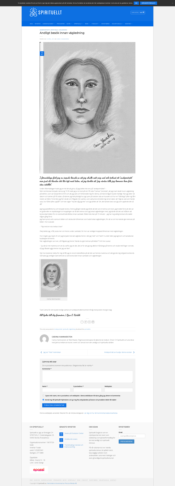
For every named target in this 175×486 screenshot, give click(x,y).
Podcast (95, 24)
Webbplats (108, 386)
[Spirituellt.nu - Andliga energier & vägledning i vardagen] (46, 12)
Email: (121, 432)
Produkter (61, 24)
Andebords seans (71, 439)
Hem (31, 24)
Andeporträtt (45, 30)
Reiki (86, 24)
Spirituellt (78, 24)
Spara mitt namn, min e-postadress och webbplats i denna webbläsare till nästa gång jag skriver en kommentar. (83, 396)
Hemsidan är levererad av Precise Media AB (62, 483)
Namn (44, 386)
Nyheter (38, 24)
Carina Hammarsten (63, 39)
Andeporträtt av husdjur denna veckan (118, 352)
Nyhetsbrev (105, 24)
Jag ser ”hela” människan (52, 352)
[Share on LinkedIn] (93, 322)
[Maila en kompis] (89, 322)
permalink (87, 329)
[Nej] (172, 3)
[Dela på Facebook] (82, 322)
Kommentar (46, 369)
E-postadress (78, 386)
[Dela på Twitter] (85, 322)
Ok (136, 3)
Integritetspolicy (148, 3)
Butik (68, 24)
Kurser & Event (48, 24)
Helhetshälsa (117, 24)
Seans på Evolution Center (74, 433)
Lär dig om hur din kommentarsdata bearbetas (100, 413)
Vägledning (63, 30)
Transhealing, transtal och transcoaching (74, 446)
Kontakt (128, 24)
